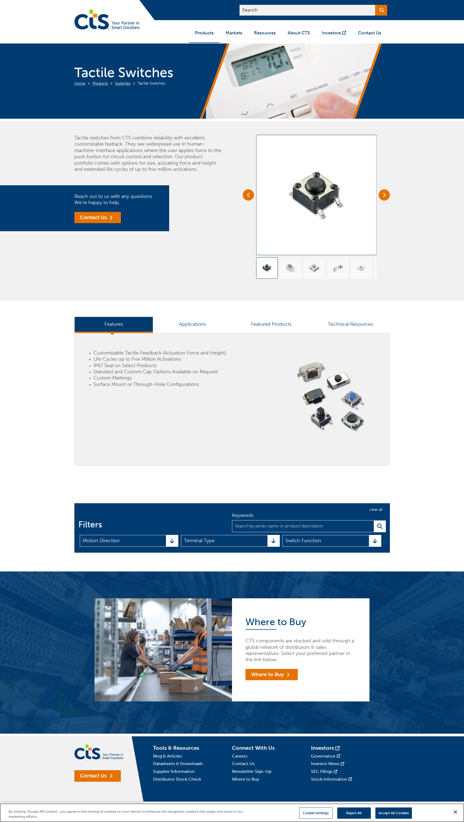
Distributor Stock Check (177, 779)
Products (100, 83)
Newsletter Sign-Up (251, 771)
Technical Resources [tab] (350, 324)
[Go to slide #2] (290, 268)
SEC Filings (321, 771)
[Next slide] (384, 195)
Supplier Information (174, 771)
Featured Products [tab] (271, 324)
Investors (322, 748)
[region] (232, 812)
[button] (129, 541)
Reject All (354, 813)
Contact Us (93, 217)
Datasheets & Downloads (178, 763)
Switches (122, 83)
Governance (323, 756)
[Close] (455, 812)
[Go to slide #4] (338, 268)
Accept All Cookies (393, 813)
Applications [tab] (192, 324)
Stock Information (329, 779)
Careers (239, 756)
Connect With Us (253, 748)
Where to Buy (267, 674)
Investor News (325, 763)
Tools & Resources (176, 748)
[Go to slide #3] (314, 268)
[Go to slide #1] (267, 268)
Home (79, 83)
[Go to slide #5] (361, 268)
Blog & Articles (167, 756)
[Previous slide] (248, 195)
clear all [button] (375, 509)
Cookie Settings (316, 813)
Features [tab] (113, 324)
